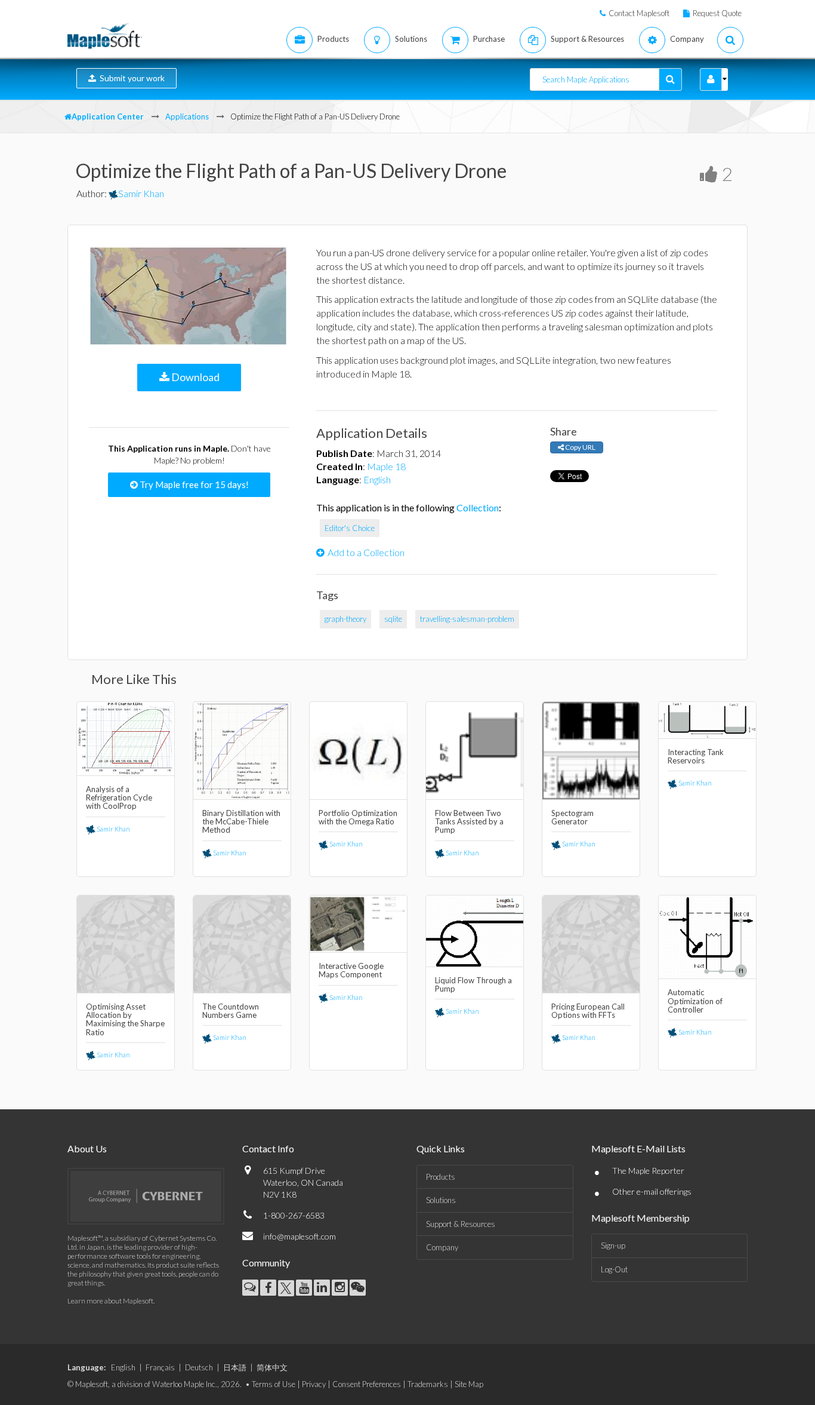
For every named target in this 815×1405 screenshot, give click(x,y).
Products (440, 1177)
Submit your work (130, 78)
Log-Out (614, 1269)
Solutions (441, 1200)
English (377, 479)
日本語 (234, 1367)
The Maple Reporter (648, 1170)
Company (442, 1247)
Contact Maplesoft (639, 13)
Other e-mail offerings (651, 1191)
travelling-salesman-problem (467, 619)
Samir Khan (141, 193)
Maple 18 (386, 466)
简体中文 (272, 1367)
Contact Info (268, 1148)
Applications (187, 116)
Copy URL (579, 447)
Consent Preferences (366, 1384)
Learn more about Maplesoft (110, 1300)
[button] (711, 79)
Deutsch (199, 1367)
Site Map (469, 1384)
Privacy (314, 1384)
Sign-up (613, 1245)
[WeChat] (358, 1288)
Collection (477, 507)
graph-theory (345, 619)
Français (160, 1367)
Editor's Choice (350, 528)
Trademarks (427, 1384)
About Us (87, 1148)
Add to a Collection (366, 552)
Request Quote (717, 13)
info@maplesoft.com (299, 1236)
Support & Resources (460, 1224)
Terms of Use (273, 1384)
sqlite (393, 619)
